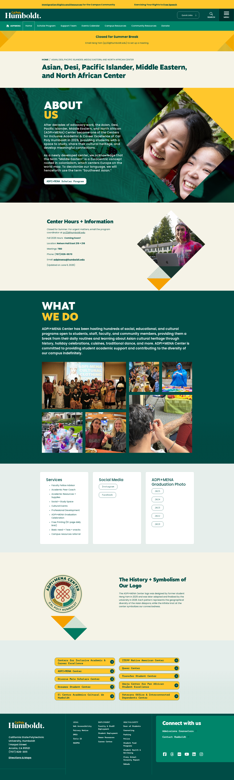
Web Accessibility (82, 726)
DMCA (75, 734)
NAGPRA (76, 743)
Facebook (107, 495)
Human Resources (106, 737)
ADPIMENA (15, 26)
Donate (165, 26)
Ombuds (126, 764)
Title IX (77, 739)
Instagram (108, 486)
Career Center (105, 741)
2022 (157, 516)
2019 (157, 524)
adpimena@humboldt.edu (69, 260)
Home (28, 26)
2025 (157, 491)
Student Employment (108, 733)
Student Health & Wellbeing (132, 751)
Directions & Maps (20, 758)
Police (126, 739)
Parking (127, 734)
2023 (157, 507)
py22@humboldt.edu (74, 233)
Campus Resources (115, 26)
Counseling (128, 730)
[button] (188, 15)
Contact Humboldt (174, 736)
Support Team (69, 26)
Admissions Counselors (178, 731)
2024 (157, 499)
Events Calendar (91, 26)
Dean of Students (132, 726)
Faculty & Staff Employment (106, 727)
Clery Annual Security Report (131, 758)
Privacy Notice (80, 730)
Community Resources (143, 26)
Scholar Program (46, 26)
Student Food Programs (129, 744)
